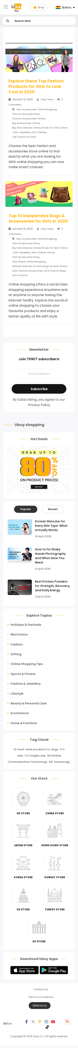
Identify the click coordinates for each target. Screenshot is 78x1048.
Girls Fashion (20, 275)
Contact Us (41, 989)
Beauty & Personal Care (29, 703)
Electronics (19, 634)
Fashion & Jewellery (26, 684)
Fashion (17, 644)
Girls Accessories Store (26, 114)
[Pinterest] (40, 1021)
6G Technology (59, 762)
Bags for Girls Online (55, 266)
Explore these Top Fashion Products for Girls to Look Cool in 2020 (36, 86)
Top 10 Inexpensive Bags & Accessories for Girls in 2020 (38, 218)
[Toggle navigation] (5, 6)
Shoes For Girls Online (54, 127)
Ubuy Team (47, 99)
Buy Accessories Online (26, 123)
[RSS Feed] (67, 1021)
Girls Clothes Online (42, 252)
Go (7, 21)
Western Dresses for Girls (27, 266)
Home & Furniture (24, 723)
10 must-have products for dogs (36, 749)
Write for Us (40, 1005)
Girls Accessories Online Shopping (36, 109)
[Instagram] (46, 1021)
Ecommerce (20, 713)
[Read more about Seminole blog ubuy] (16, 7)
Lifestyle (17, 694)
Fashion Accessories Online (28, 118)
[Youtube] (53, 1021)
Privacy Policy (39, 405)
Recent (53, 509)
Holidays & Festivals (26, 625)
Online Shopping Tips (27, 664)
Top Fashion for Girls (24, 136)
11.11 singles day (35, 756)
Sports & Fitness (23, 674)
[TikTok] (47, 1027)
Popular (25, 509)
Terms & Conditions (40, 997)
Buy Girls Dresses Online (26, 127)
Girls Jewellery (21, 132)
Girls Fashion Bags (55, 270)
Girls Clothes (38, 132)
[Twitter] (33, 1021)
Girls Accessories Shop (25, 257)
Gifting (16, 654)
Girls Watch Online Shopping (29, 261)
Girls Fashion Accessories (27, 270)
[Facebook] (26, 1021)
